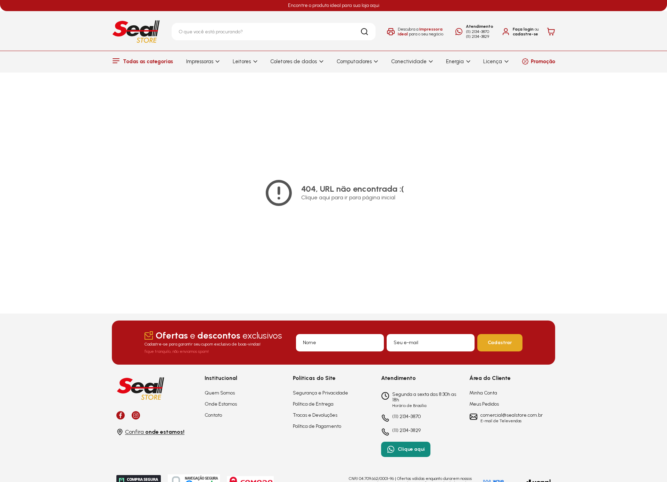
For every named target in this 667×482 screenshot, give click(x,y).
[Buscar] (364, 31)
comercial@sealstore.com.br (511, 415)
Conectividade (409, 61)
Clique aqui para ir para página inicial (348, 197)
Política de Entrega (313, 404)
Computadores (354, 61)
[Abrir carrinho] (551, 31)
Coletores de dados (293, 61)
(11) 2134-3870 (477, 31)
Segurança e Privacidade (320, 393)
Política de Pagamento (317, 426)
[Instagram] (136, 415)
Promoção (543, 61)
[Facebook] (120, 415)
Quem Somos (220, 393)
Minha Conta (483, 393)
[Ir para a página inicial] (136, 31)
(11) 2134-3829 (477, 36)
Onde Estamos (221, 404)
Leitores (242, 61)
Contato (213, 415)
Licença (492, 61)
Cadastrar (500, 343)
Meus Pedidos (484, 404)
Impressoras (199, 61)
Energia (455, 61)
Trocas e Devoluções (315, 415)
